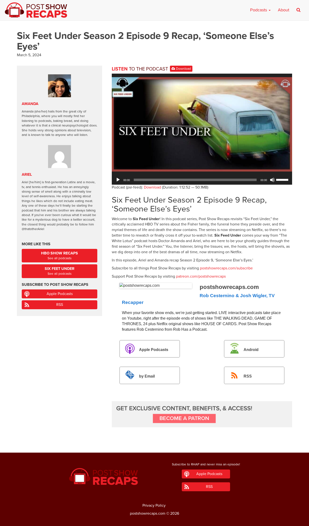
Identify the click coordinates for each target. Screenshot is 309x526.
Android (251, 350)
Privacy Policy (154, 505)
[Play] (118, 179)
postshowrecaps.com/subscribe (226, 268)
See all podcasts (59, 255)
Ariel (27, 174)
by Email (147, 376)
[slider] (283, 179)
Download (183, 69)
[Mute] (272, 179)
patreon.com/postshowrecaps (201, 276)
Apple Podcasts (153, 350)
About (283, 10)
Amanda (30, 103)
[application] (202, 180)
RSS (248, 376)
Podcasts (259, 10)
